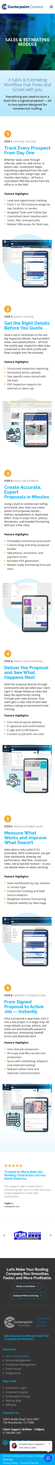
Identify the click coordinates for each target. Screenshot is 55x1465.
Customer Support (17, 1392)
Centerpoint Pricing (18, 1396)
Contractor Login (16, 1387)
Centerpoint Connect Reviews (44, 1322)
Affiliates (11, 1404)
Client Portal (13, 1368)
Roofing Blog (13, 1400)
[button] (51, 7)
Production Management (21, 1364)
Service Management (18, 1360)
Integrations (13, 1373)
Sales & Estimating (17, 1356)
